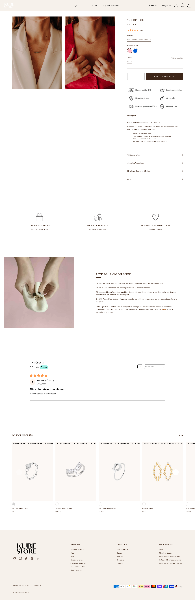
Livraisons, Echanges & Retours (139, 171)
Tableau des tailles (177, 58)
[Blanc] (57, 504)
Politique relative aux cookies (170, 563)
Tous (181, 435)
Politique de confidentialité (169, 556)
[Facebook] (14, 558)
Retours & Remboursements (170, 560)
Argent (76, 5)
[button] (132, 30)
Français (165, 5)
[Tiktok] (26, 558)
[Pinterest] (32, 558)
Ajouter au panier (164, 76)
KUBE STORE (23, 592)
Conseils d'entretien (78, 563)
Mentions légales (165, 553)
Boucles (120, 556)
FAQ (72, 556)
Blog (72, 553)
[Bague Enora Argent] (32, 471)
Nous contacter (76, 570)
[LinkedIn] (38, 558)
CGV (161, 549)
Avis (129, 179)
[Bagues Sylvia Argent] (75, 471)
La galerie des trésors (111, 5)
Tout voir (94, 5)
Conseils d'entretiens (135, 163)
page (164, 309)
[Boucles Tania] (162, 471)
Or (84, 5)
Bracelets (120, 560)
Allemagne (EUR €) (19, 585)
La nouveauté (22, 435)
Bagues (119, 553)
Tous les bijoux (122, 549)
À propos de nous (77, 549)
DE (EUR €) (152, 5)
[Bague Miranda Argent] (119, 471)
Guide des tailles (133, 155)
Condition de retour (77, 567)
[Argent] (13, 504)
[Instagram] (20, 558)
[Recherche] (182, 6)
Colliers (120, 563)
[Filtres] (140, 367)
